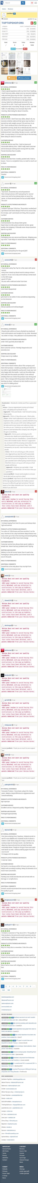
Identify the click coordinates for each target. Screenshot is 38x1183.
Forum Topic (6, 1173)
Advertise (5, 1157)
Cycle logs (23, 1157)
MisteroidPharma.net (8, 1000)
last (9, 990)
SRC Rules (5, 1151)
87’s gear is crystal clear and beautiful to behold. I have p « (17, 1042)
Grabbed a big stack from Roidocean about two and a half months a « (18, 1059)
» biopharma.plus (9, 1124)
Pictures (22, 1155)
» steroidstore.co (9, 1130)
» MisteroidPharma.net (12, 1082)
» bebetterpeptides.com (13, 1079)
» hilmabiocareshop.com (10, 1133)
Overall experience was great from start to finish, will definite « (19, 1030)
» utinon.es (7, 1111)
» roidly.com (7, 1098)
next (3, 990)
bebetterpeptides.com (8, 997)
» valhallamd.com (9, 1114)
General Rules (6, 1149)
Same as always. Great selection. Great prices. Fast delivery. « (19, 1047)
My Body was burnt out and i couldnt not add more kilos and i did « (18, 1019)
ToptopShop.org (13, 22)
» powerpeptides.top (12, 1095)
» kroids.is (7, 1127)
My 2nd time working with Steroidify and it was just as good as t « (19, 1024)
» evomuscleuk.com (9, 1089)
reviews (10, 9)
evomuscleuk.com (7, 1006)
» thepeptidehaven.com (13, 1105)
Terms (4, 1153)
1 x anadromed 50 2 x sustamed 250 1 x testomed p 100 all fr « (19, 1065)
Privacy (4, 1155)
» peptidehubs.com (12, 1108)
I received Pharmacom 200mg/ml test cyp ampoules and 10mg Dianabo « (19, 1070)
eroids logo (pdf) (24, 1171)
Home (4, 9)
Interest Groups (24, 1160)
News (21, 1162)
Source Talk (23, 1151)
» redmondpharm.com (11, 1085)
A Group (4, 1175)
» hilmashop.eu (9, 1120)
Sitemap (22, 1169)
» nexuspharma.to (12, 1101)
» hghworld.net (10, 1136)
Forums (22, 1153)
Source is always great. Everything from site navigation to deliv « (19, 1053)
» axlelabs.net (8, 1117)
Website (4, 1169)
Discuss (12, 78)
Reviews (22, 1149)
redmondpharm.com (7, 1003)
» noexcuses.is (8, 1140)
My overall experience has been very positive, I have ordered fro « (19, 1036)
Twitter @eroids (24, 1173)
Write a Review (25, 78)
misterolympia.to (6, 1010)
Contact (4, 1160)
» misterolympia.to (13, 1092)
